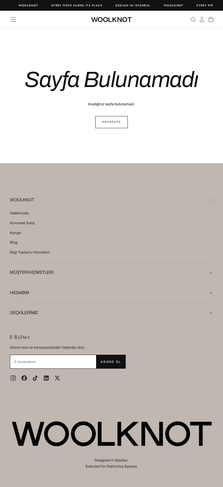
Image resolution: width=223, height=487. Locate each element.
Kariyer (15, 233)
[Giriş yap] (202, 19)
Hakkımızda (19, 213)
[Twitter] (57, 378)
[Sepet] (211, 19)
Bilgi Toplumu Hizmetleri (30, 252)
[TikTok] (35, 378)
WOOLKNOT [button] (22, 200)
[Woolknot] (111, 434)
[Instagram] (13, 378)
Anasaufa (111, 122)
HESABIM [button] (19, 292)
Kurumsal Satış (22, 223)
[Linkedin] (46, 378)
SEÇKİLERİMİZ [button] (24, 312)
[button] (13, 19)
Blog (13, 242)
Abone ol (110, 362)
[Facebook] (24, 378)
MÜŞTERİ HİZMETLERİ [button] (31, 272)
